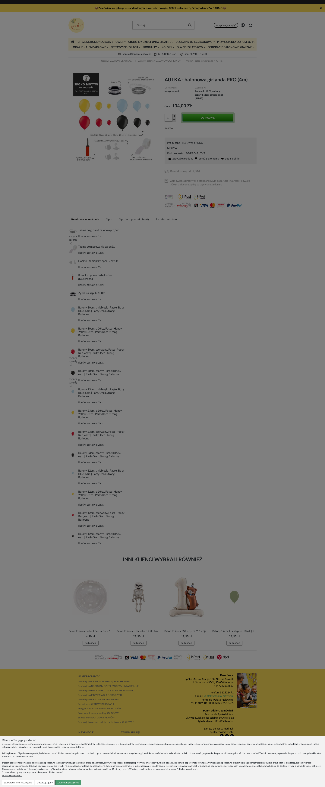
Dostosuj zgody (45, 782)
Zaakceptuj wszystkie (68, 782)
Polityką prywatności (187, 769)
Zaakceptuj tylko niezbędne (18, 782)
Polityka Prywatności (12, 775)
